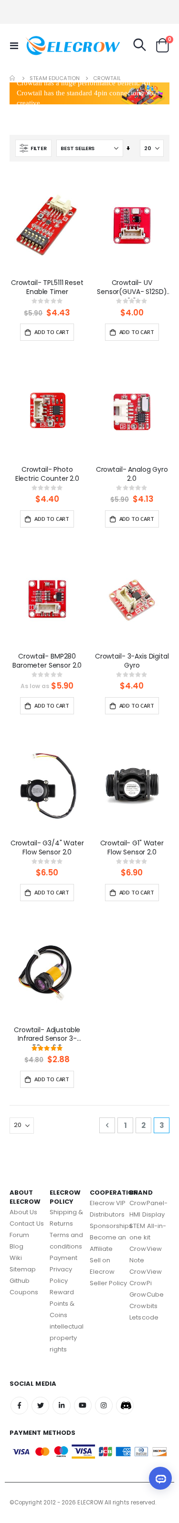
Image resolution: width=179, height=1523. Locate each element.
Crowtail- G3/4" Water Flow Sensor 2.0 (47, 848)
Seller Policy (108, 1283)
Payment (63, 1257)
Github (20, 1280)
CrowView (145, 1271)
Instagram (104, 1405)
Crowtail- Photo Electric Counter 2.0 (47, 474)
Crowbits (143, 1305)
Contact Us (27, 1223)
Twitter (40, 1405)
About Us (24, 1212)
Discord (125, 1405)
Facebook (19, 1405)
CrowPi (140, 1283)
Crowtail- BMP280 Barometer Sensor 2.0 (47, 661)
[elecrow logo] (44, 45)
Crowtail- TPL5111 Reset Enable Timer (47, 287)
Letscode (143, 1317)
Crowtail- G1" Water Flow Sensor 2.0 (132, 848)
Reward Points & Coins (62, 1304)
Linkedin (61, 1405)
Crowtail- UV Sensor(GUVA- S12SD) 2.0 (132, 288)
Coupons (24, 1292)
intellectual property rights (67, 1338)
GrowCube (146, 1294)
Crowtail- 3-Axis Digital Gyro (132, 661)
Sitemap (23, 1269)
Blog (16, 1246)
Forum (19, 1234)
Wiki (16, 1257)
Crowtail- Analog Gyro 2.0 (132, 474)
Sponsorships (111, 1225)
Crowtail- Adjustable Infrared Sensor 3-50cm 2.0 (47, 1035)
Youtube (83, 1405)
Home (13, 78)
